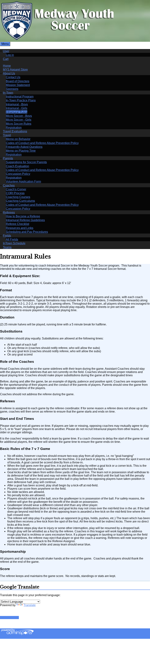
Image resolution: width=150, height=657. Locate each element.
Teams (7, 247)
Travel (7, 135)
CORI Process (15, 193)
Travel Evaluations (15, 131)
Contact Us (13, 77)
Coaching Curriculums (20, 200)
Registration (14, 127)
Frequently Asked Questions (24, 146)
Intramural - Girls (16, 108)
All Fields (12, 239)
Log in (10, 55)
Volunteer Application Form (23, 181)
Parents (8, 158)
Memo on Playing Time (21, 150)
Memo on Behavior (18, 139)
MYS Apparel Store (15, 69)
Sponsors (12, 88)
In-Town (8, 92)
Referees (9, 212)
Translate (30, 605)
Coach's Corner (16, 189)
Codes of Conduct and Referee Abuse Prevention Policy (42, 143)
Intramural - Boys (17, 104)
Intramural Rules (16, 112)
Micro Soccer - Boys (19, 115)
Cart (5, 59)
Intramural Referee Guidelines (25, 220)
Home (7, 65)
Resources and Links (19, 228)
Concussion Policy (18, 173)
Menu (5, 43)
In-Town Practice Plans (21, 100)
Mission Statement (18, 85)
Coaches (9, 185)
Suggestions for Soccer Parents (26, 162)
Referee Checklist (17, 224)
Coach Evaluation (17, 166)
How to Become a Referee (23, 216)
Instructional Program (19, 96)
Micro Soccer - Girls (18, 119)
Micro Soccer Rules (18, 123)
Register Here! (9, 617)
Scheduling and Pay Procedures (27, 231)
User (6, 51)
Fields (7, 235)
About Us (9, 73)
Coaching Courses (18, 197)
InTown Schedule (14, 243)
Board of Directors (17, 81)
